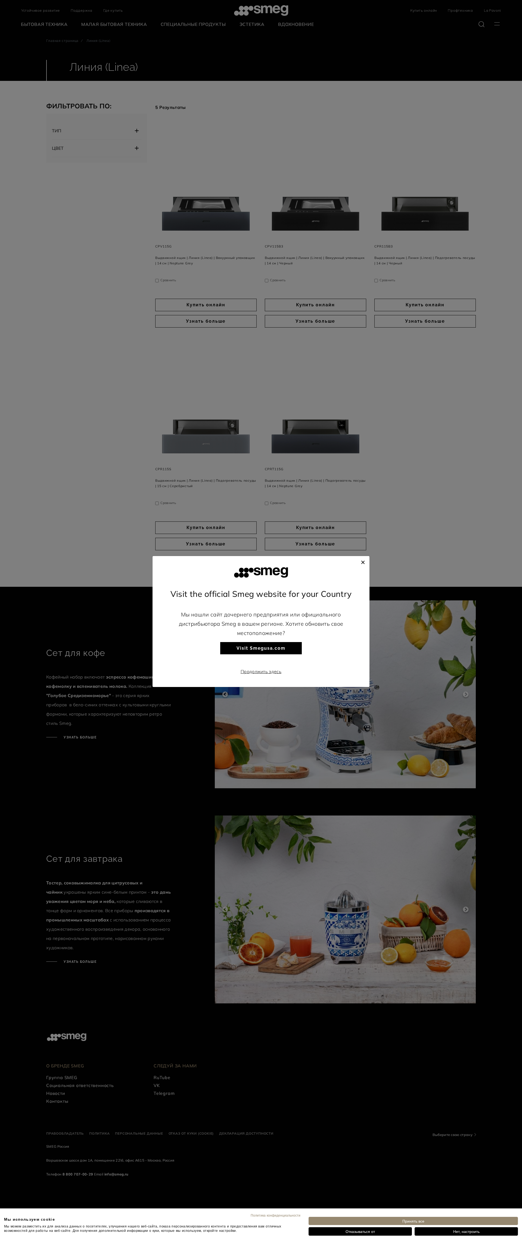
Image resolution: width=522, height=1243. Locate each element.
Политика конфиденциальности (275, 1215)
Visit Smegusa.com (261, 648)
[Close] (362, 561)
